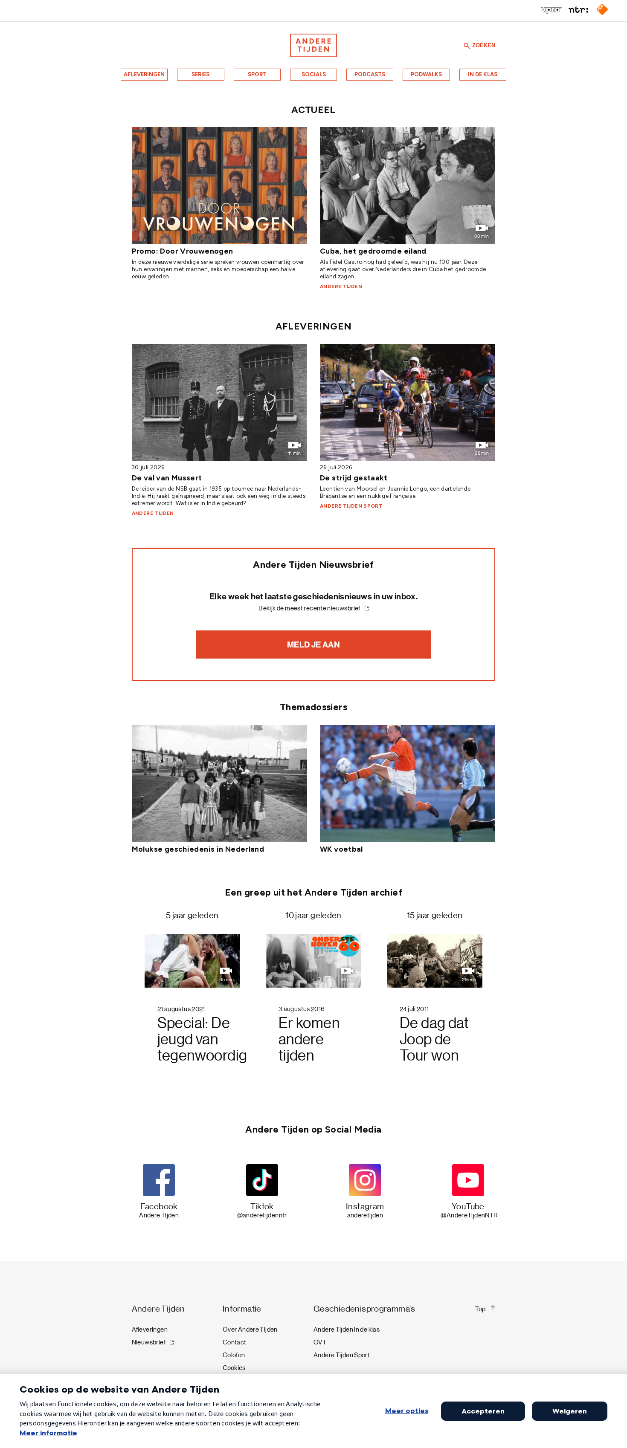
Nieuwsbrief (148, 1342)
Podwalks (426, 74)
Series (200, 74)
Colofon (234, 1355)
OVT (320, 1342)
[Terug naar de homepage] (313, 45)
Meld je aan (313, 644)
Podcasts (369, 74)
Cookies (234, 1367)
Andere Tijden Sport (342, 1355)
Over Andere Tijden (250, 1329)
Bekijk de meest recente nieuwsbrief (309, 608)
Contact (235, 1342)
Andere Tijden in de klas (347, 1329)
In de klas (482, 74)
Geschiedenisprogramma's (364, 1309)
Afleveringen (144, 74)
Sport (257, 74)
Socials (314, 74)
